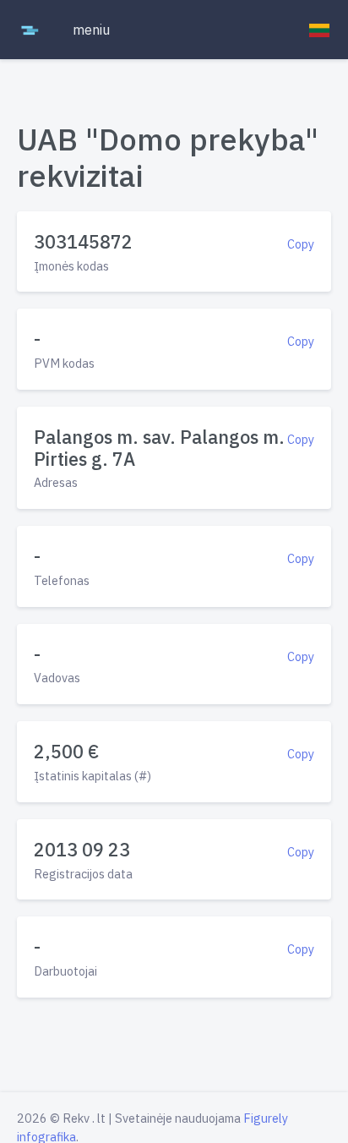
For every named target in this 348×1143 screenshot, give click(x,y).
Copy (300, 244)
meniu (91, 29)
